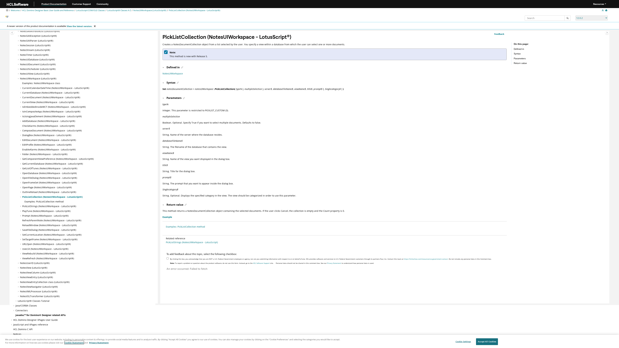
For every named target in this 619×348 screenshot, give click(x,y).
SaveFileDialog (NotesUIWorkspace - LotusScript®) (49, 229)
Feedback (499, 34)
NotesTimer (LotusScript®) (34, 54)
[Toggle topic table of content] (607, 32)
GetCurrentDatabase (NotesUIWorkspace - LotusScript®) (52, 163)
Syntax (517, 53)
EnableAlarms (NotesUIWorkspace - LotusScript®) (49, 149)
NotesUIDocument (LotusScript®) (38, 64)
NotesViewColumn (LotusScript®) (38, 272)
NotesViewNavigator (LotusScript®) (39, 286)
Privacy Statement (334, 263)
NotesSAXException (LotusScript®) (38, 35)
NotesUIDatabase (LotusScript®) (37, 59)
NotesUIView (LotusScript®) (34, 73)
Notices (17, 334)
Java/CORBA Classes (26, 305)
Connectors (21, 310)
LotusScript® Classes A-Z (119, 10)
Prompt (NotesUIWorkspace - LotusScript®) (45, 215)
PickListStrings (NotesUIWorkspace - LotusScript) (192, 242)
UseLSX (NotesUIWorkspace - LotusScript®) (45, 248)
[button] (18, 31)
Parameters (520, 58)
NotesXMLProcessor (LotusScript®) (38, 291)
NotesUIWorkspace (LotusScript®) (149, 10)
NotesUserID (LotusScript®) (34, 263)
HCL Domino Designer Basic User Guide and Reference (48, 10)
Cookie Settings (463, 341)
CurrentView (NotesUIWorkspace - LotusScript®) (48, 102)
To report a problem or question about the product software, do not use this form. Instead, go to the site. (222, 263)
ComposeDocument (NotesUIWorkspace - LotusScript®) (52, 130)
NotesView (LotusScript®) (33, 267)
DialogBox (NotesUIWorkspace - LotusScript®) (46, 135)
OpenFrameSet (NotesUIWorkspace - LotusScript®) (49, 182)
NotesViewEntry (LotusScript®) (36, 277)
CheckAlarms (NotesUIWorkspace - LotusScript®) (48, 125)
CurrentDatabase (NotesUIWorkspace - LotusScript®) (50, 92)
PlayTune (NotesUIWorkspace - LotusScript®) (46, 211)
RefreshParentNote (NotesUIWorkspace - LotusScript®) (51, 220)
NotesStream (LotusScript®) (35, 50)
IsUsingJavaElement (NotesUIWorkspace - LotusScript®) (52, 116)
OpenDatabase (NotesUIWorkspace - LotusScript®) (49, 173)
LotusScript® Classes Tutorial (33, 300)
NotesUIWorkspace (172, 73)
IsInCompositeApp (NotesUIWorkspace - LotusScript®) (51, 111)
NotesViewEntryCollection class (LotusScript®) (44, 282)
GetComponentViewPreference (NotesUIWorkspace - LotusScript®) (58, 158)
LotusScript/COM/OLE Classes (90, 10)
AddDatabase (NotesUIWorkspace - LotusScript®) (48, 121)
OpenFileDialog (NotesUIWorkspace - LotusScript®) (49, 177)
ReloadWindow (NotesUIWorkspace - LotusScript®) (49, 225)
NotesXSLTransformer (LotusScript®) (39, 296)
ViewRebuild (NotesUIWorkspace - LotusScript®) (48, 253)
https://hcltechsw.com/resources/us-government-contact (426, 259)
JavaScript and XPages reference (30, 324)
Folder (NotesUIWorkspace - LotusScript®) (44, 154)
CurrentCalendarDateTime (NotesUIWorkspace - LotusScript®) (55, 88)
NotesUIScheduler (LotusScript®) (37, 69)
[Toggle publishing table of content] (12, 32)
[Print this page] (606, 10)
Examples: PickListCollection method (44, 201)
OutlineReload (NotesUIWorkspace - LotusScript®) (49, 192)
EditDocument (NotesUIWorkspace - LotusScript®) (49, 140)
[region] (309, 341)
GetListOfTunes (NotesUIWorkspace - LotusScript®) (49, 168)
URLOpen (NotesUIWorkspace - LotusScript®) (46, 244)
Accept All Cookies (487, 341)
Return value (520, 63)
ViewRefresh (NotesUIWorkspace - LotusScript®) (48, 258)
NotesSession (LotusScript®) (35, 45)
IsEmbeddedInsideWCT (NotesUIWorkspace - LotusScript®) (54, 106)
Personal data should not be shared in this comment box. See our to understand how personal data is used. (325, 263)
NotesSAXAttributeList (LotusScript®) (40, 31)
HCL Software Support (261, 263)
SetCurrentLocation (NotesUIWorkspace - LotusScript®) (51, 234)
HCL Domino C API (23, 329)
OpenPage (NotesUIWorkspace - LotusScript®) (47, 187)
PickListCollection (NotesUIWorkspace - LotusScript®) (194, 10)
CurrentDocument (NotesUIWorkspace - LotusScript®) (51, 97)
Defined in (519, 49)
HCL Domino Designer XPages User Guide (35, 319)
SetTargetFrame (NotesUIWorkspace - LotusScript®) (49, 239)
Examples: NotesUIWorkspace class (41, 83)
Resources (598, 4)
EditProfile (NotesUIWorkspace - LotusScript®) (47, 144)
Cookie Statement (74, 342)
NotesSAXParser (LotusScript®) (36, 40)
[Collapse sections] (603, 10)
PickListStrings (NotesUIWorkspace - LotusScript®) (49, 206)
